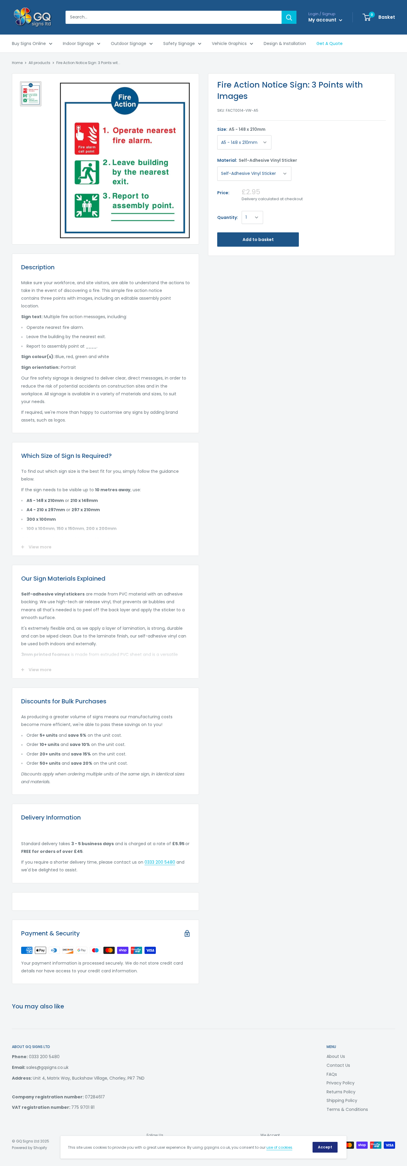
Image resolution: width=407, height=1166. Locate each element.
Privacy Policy (341, 1083)
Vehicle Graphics (229, 43)
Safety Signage (179, 43)
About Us (336, 1056)
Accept (325, 1147)
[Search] (289, 17)
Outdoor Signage (128, 43)
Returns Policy (341, 1092)
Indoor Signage (78, 43)
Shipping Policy (342, 1100)
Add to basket (258, 239)
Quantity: (227, 217)
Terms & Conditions (347, 1109)
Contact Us (338, 1065)
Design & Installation (285, 43)
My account (323, 20)
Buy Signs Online (29, 43)
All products (39, 62)
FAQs (332, 1074)
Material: (257, 160)
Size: (241, 129)
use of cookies (279, 1147)
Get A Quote (329, 43)
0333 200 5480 (160, 862)
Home (17, 62)
